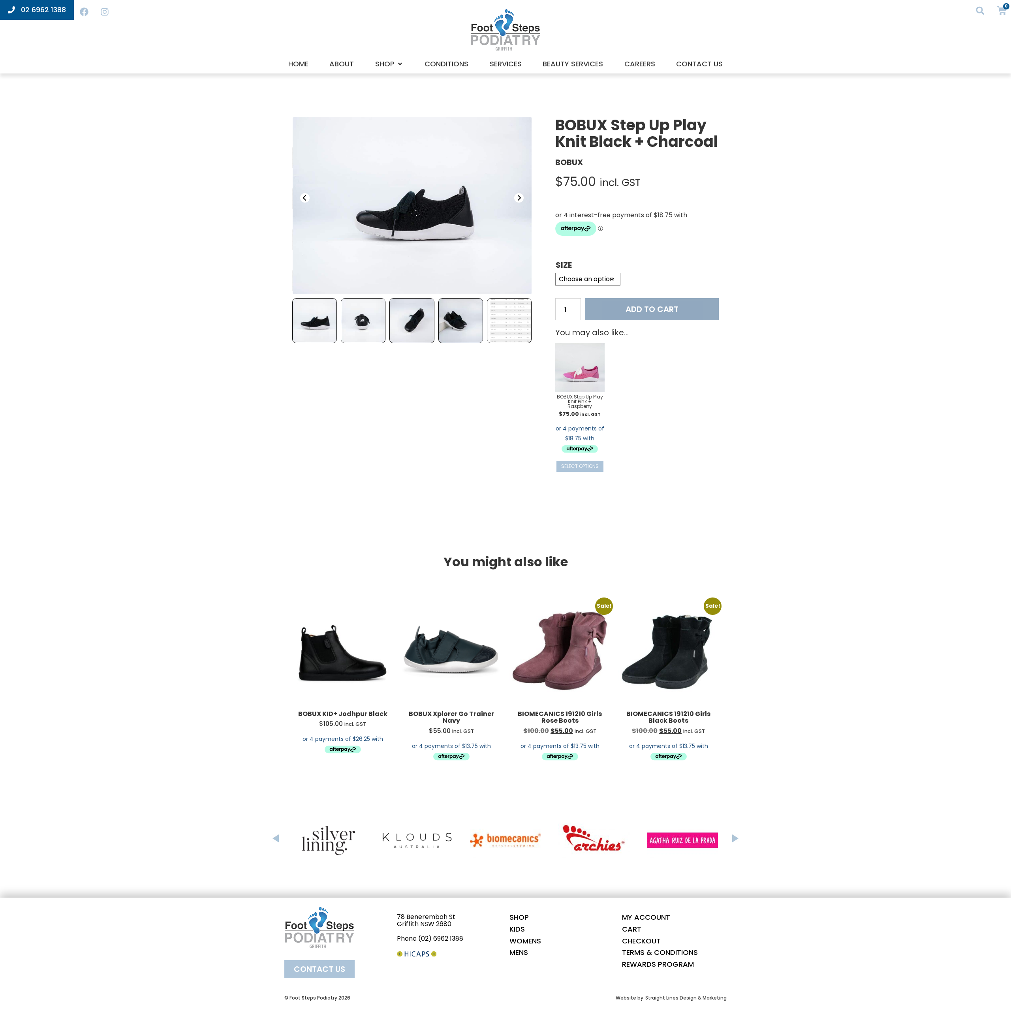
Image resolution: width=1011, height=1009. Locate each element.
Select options (580, 466)
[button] (980, 10)
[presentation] (305, 198)
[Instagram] (104, 12)
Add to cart (652, 309)
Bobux (569, 162)
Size (564, 265)
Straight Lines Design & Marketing (686, 997)
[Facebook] (84, 12)
